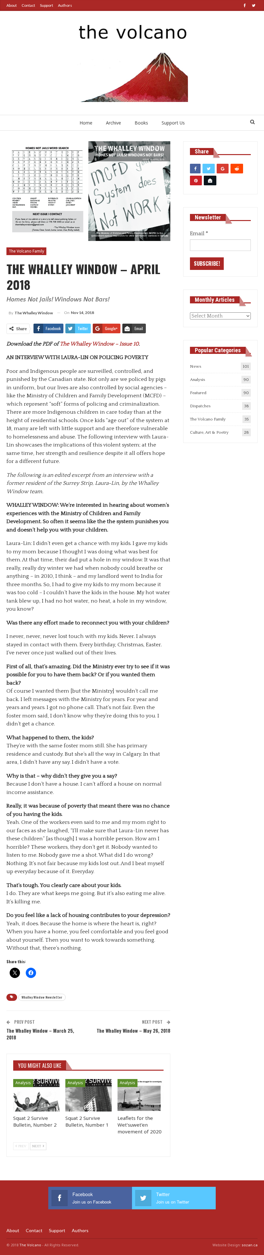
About (11, 5)
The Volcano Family (26, 251)
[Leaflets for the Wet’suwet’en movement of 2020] (141, 1095)
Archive (113, 123)
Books (141, 123)
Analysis (23, 1082)
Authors (65, 5)
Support (46, 5)
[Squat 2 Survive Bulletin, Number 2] (36, 1095)
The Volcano (30, 1244)
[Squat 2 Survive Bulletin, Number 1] (88, 1095)
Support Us (173, 123)
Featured (198, 393)
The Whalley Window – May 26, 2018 (133, 1030)
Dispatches (200, 406)
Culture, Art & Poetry (209, 432)
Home (86, 123)
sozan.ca (250, 1244)
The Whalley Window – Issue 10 (99, 344)
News (195, 366)
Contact (28, 5)
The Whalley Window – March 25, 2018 (40, 1034)
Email (199, 233)
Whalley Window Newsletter (42, 997)
